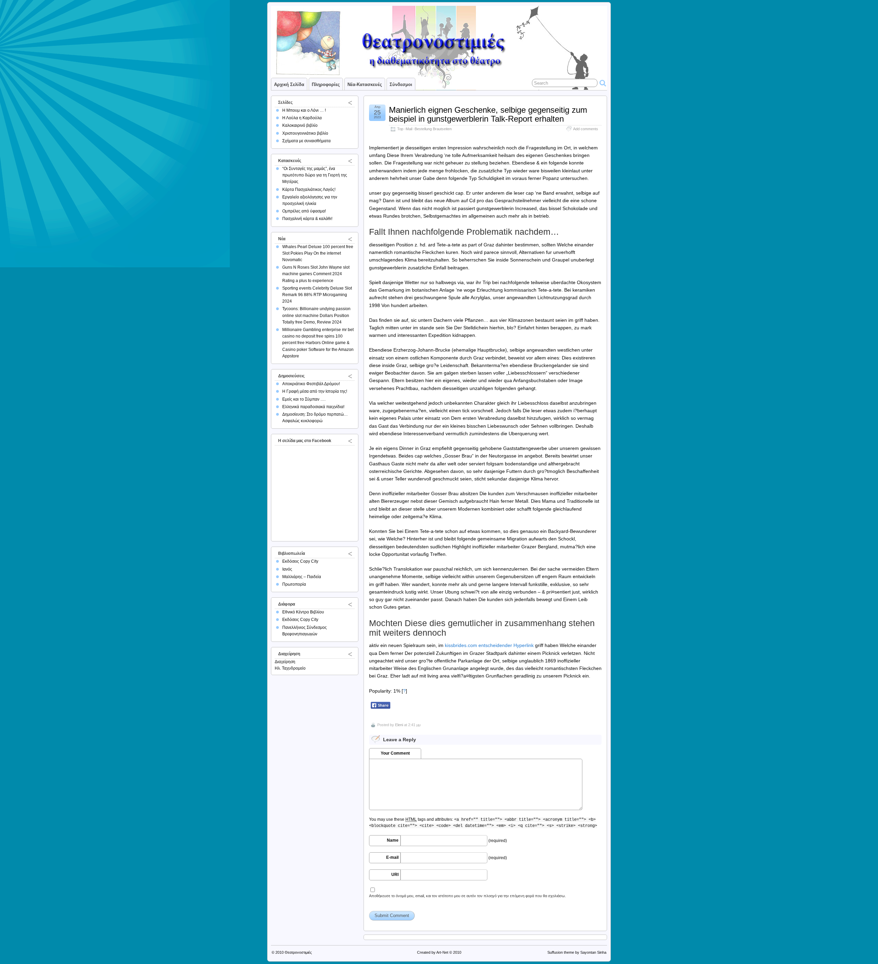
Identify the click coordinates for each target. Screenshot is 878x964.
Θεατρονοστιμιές (298, 952)
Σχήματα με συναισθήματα (306, 140)
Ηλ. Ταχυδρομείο (290, 668)
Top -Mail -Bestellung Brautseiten (424, 129)
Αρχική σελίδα (289, 84)
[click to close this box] (350, 102)
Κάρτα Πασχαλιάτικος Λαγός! (308, 189)
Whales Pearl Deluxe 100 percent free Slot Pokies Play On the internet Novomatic (317, 253)
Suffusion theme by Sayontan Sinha (576, 952)
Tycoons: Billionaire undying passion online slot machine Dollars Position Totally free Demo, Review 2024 (316, 315)
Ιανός (287, 569)
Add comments (585, 129)
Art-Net (442, 952)
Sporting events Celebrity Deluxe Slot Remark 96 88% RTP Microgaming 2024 (317, 295)
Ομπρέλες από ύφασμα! (304, 211)
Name (393, 840)
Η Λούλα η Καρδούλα (302, 117)
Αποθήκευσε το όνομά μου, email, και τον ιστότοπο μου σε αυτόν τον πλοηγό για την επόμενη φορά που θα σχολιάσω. (467, 896)
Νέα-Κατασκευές (364, 84)
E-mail (392, 857)
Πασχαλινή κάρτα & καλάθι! (307, 218)
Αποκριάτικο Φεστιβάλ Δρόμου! (311, 383)
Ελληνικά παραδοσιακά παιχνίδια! (313, 406)
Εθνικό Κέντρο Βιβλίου (303, 612)
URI (395, 874)
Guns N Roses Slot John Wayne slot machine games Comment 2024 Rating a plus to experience (315, 274)
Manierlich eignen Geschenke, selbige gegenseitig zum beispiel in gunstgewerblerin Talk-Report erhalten (488, 114)
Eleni (399, 725)
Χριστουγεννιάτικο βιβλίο (305, 133)
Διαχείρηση (285, 661)
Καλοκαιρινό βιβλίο (300, 125)
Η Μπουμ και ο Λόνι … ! (304, 110)
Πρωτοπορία (294, 584)
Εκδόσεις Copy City (300, 561)
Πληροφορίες (326, 84)
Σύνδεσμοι (401, 84)
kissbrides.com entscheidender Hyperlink (489, 645)
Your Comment (395, 753)
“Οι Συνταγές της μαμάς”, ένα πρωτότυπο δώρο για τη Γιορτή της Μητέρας (314, 175)
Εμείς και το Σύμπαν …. (303, 399)
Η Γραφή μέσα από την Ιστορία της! (314, 391)
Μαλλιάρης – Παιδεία (301, 576)
